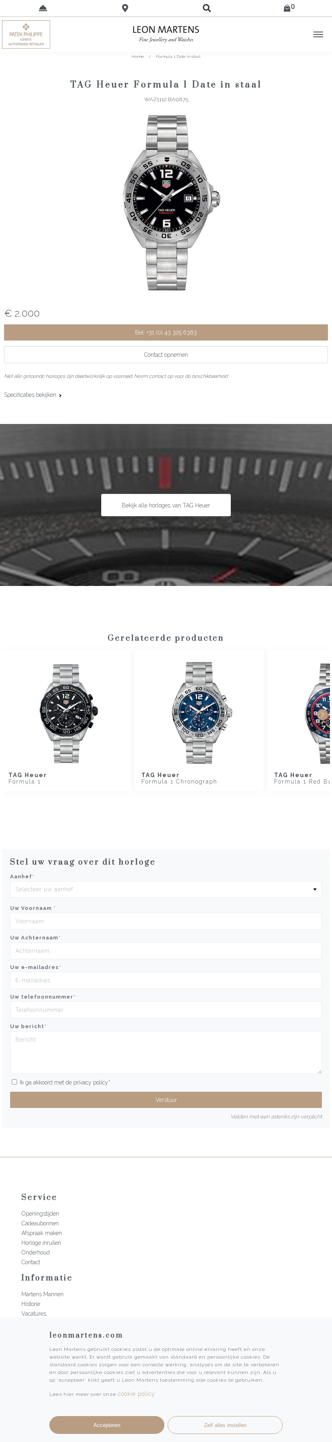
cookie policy (136, 1394)
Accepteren (107, 1425)
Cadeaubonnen (40, 1223)
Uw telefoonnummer (43, 997)
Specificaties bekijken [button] (31, 395)
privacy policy (90, 1082)
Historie (30, 1304)
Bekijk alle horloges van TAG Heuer (166, 505)
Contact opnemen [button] (166, 354)
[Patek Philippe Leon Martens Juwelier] (41, 34)
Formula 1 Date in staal (178, 56)
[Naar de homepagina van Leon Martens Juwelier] (166, 34)
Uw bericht (28, 1026)
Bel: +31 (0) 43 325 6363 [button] (166, 332)
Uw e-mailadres (35, 967)
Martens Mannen (42, 1294)
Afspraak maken (41, 1233)
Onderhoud (35, 1252)
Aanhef (22, 876)
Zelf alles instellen (225, 1425)
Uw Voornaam (33, 908)
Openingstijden (40, 1213)
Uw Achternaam (35, 938)
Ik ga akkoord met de (65, 1082)
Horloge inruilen (41, 1243)
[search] (207, 8)
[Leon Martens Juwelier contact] (43, 8)
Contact (30, 1262)
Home (138, 56)
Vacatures (33, 1313)
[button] (322, 714)
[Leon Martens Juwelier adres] (125, 8)
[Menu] (318, 34)
